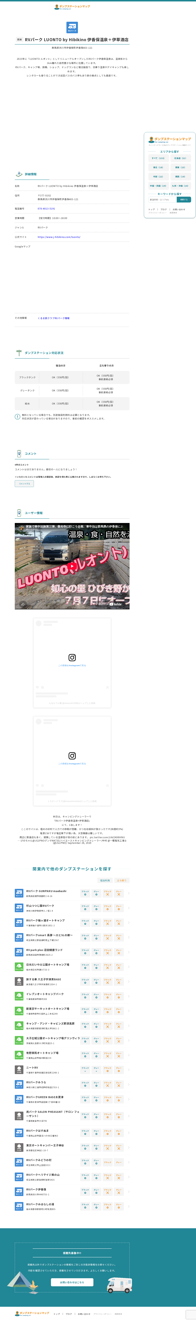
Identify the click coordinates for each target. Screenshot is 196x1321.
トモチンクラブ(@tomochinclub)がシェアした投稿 (72, 801)
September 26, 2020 (79, 843)
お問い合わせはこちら (72, 1282)
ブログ (163, 209)
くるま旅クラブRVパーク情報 (54, 318)
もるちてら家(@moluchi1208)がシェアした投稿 (72, 703)
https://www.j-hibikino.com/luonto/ (59, 237)
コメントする (24, 483)
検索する (184, 199)
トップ (151, 209)
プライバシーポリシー (157, 212)
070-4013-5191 (46, 208)
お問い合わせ (179, 209)
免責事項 (173, 212)
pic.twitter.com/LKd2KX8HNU (107, 837)
